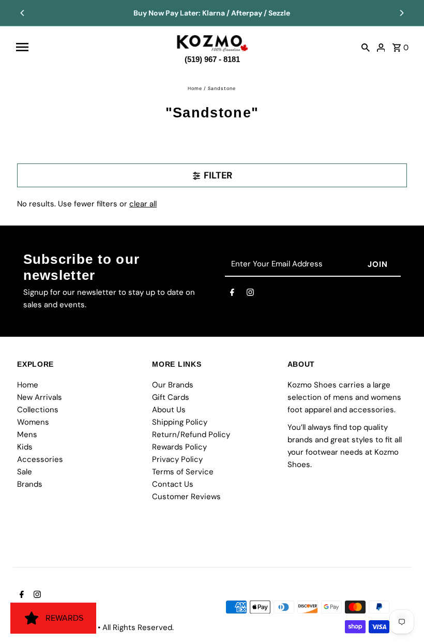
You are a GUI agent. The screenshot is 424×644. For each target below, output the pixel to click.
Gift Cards (170, 397)
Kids (25, 447)
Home (195, 88)
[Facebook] (232, 294)
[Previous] (23, 13)
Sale (24, 472)
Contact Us (172, 484)
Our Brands (172, 385)
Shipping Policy (179, 422)
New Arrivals (39, 397)
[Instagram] (250, 294)
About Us (169, 410)
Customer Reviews (186, 496)
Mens (27, 434)
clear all (143, 204)
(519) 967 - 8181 (212, 57)
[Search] (365, 47)
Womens (33, 422)
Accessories (40, 459)
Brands (29, 484)
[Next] (401, 13)
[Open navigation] (90, 47)
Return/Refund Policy (191, 434)
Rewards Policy (179, 447)
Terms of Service (183, 472)
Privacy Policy (177, 459)
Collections (37, 410)
